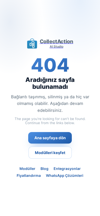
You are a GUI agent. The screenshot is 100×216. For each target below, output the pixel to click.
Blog (44, 168)
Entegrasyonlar (67, 168)
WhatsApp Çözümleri (64, 175)
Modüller (27, 168)
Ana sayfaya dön (50, 137)
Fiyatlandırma (29, 175)
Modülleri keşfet (50, 152)
